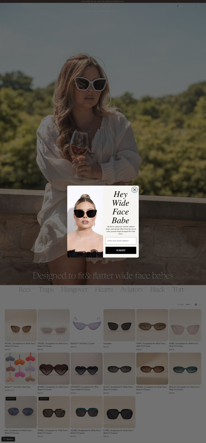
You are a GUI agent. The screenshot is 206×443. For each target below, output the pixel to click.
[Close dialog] (135, 190)
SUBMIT (121, 250)
